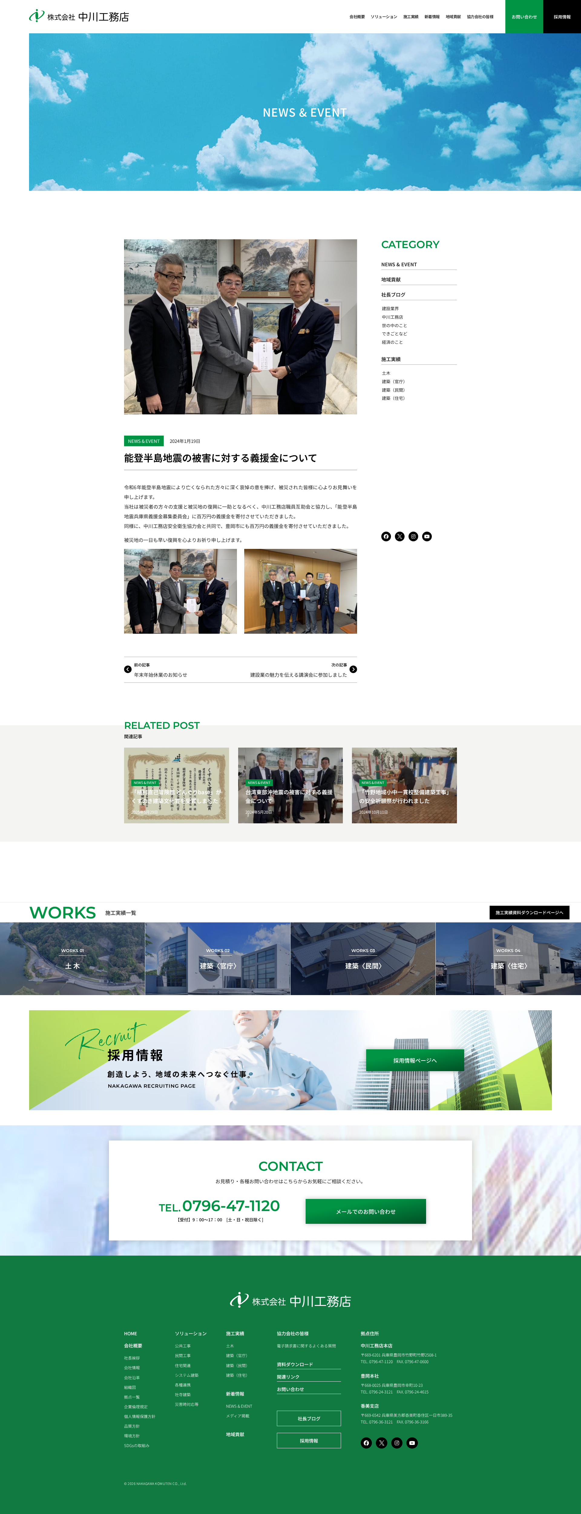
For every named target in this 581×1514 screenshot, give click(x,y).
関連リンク (288, 1376)
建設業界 (390, 308)
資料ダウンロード (295, 1364)
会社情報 (132, 1367)
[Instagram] (413, 536)
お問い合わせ (290, 1389)
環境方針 (132, 1436)
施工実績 (411, 16)
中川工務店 (392, 317)
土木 (386, 373)
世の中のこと (394, 325)
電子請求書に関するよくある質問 (306, 1346)
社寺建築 (183, 1394)
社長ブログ (393, 294)
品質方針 (132, 1426)
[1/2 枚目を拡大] (229, 557)
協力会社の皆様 (480, 16)
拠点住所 (370, 1333)
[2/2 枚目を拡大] (349, 557)
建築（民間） (394, 390)
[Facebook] (386, 536)
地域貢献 (453, 16)
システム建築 (187, 1375)
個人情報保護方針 (140, 1416)
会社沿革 (132, 1377)
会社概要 (357, 16)
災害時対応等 (187, 1404)
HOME (130, 1333)
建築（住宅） (394, 398)
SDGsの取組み (136, 1445)
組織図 (130, 1387)
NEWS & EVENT (305, 112)
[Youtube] (427, 536)
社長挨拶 (132, 1358)
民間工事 (183, 1355)
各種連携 (183, 1385)
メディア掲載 (237, 1416)
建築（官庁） (394, 381)
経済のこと (392, 342)
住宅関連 (183, 1365)
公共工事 (183, 1346)
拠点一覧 (132, 1397)
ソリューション (384, 16)
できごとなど (394, 333)
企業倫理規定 (136, 1406)
